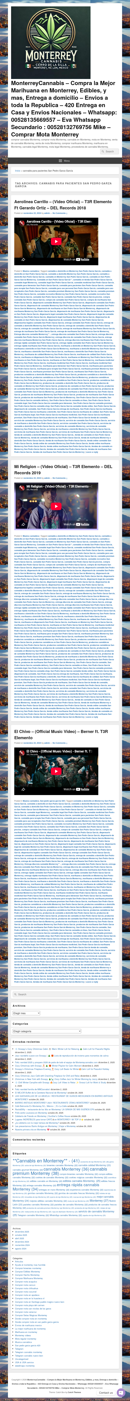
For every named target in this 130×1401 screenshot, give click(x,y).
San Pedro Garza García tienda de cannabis (88, 417)
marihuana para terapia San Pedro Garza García (58, 368)
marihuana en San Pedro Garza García (31, 360)
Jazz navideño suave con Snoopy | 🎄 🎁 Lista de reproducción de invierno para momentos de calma (61, 1055)
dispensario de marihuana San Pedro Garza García (80, 311)
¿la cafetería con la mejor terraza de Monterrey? (37, 1122)
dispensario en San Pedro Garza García (39, 843)
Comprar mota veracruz (26, 1311)
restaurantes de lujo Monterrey (38, 1211)
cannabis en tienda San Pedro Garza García (92, 279)
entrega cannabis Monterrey (41, 1185)
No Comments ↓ (60, 213)
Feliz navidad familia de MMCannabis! (32, 1089)
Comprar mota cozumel (25, 1291)
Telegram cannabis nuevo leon (29, 1355)
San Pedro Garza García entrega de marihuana (58, 408)
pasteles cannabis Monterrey (38, 1204)
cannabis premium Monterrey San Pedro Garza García (72, 291)
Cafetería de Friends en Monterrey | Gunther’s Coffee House (42, 1116)
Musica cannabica (31, 271)
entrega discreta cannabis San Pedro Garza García (74, 334)
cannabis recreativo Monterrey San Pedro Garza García (62, 294)
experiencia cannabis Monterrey (86, 1189)
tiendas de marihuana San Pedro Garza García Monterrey (58, 452)
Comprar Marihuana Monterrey (29, 1278)
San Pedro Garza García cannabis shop (32, 406)
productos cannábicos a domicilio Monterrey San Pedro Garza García (45, 374)
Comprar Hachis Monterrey (27, 1274)
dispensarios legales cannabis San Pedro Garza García (39, 322)
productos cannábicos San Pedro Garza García (68, 380)
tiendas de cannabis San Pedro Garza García (67, 449)
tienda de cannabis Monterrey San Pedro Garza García (55, 437)
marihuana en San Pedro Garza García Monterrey (72, 360)
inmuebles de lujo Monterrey (37, 1197)
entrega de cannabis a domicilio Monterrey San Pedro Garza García (63, 324)
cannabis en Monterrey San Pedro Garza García (67, 276)
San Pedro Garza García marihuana (96, 408)
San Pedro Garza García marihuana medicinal (56, 414)
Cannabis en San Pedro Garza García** (54, 279)
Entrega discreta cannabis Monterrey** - (32, 334)
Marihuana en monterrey (26, 1331)
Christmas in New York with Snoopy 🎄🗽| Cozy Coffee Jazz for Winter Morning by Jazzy (56, 1079)
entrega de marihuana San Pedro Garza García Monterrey (83, 331)
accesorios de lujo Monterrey (93, 1162)
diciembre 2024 (22, 1241)
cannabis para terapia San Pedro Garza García (42, 818)
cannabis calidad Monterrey (94, 1165)
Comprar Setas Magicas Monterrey (31, 1315)
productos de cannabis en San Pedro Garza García (81, 385)
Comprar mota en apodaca (27, 1294)
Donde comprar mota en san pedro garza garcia (37, 1321)
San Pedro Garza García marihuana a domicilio (35, 411)
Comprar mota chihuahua (26, 1288)
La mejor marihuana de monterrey (30, 1328)
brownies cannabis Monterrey (62, 1165)
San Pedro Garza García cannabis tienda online (72, 406)
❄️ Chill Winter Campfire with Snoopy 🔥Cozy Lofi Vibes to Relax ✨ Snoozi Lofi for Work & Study (60, 1082)
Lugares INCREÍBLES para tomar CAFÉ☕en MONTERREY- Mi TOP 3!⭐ (49, 1119)
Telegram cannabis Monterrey (33, 1215)
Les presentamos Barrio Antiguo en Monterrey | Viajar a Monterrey (45, 1126)
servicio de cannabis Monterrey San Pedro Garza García (39, 420)
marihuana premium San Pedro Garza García (53, 371)
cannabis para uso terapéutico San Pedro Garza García (39, 820)
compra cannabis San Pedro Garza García (41, 829)
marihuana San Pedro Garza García (90, 371)
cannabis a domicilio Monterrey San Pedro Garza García (73, 273)
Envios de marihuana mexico (28, 1325)
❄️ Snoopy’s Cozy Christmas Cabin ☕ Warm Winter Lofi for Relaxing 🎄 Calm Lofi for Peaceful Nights (62, 1048)
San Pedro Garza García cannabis (91, 397)
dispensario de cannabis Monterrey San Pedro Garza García (54, 305)
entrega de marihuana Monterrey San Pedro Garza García (89, 328)
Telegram (19, 1348)
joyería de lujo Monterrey (61, 1197)
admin (47, 213)
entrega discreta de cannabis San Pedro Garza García (79, 337)
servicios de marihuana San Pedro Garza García (36, 431)
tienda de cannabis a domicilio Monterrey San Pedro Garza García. (44, 434)
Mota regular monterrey (25, 1338)
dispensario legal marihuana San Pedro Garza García (70, 317)
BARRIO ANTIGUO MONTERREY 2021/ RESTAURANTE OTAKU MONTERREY (52, 1102)
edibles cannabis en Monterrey (46, 1181)
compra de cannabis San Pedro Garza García (66, 299)
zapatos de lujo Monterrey (94, 1215)
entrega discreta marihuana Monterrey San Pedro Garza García (63, 338)
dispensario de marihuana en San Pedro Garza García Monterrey (66, 308)
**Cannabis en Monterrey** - (46, 1160)
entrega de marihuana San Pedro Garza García (35, 331)
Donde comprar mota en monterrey (31, 1318)
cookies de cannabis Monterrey (52, 1177)
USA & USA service (24, 1362)
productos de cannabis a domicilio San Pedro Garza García (69, 383)
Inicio (17, 170)
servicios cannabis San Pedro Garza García (79, 423)
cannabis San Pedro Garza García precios (83, 296)
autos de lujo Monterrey (35, 1165)
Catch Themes (74, 1392)
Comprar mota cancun (25, 1284)
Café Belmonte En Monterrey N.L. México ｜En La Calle (41, 1106)
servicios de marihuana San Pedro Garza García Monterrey (85, 431)
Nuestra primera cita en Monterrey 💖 (32, 1129)
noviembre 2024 (22, 1245)
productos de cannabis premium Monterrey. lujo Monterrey (50, 1208)
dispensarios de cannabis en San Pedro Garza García (38, 849)
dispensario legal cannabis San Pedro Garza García (63, 314)
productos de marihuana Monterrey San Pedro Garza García (48, 394)
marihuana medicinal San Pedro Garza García (67, 362)
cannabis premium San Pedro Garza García (33, 823)
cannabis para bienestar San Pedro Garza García (36, 285)
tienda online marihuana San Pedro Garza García (69, 446)
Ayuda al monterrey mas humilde (30, 1264)
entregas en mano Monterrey (54, 1189)
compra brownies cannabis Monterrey (79, 1174)
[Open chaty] (121, 1392)
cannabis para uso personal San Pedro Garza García (72, 288)
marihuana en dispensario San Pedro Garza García (44, 357)
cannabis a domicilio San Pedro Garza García (41, 806)
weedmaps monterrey (25, 1365)
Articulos (19, 1261)
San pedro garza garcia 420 (52, 800)
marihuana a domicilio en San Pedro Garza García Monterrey (41, 348)
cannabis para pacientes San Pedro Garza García (81, 285)
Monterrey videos (23, 1335)
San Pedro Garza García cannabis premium (92, 403)
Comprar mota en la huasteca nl (29, 1298)
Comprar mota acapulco (26, 1281)
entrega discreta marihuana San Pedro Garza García (88, 339)
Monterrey (99, 1200)
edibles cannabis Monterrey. (82, 1181)
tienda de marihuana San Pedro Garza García (66, 440)
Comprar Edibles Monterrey (27, 1271)
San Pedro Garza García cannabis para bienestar (50, 403)
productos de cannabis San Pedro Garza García (79, 388)
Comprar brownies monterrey (28, 1268)
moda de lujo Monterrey (78, 1201)
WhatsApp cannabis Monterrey (66, 1215)
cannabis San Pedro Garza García (48, 296)
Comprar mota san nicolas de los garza (33, 1308)
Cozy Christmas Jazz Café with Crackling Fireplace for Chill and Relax (47, 1075)
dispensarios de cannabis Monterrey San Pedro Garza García (76, 319)
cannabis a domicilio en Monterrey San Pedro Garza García (74, 271)
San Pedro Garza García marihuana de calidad (78, 411)
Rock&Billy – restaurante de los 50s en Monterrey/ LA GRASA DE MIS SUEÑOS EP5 (54, 1109)
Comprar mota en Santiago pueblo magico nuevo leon (39, 1301)
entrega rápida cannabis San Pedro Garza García (36, 342)
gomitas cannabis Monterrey (43, 1193)
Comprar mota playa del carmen (29, 1305)
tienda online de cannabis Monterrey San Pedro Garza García (60, 443)
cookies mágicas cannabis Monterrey (88, 1177)
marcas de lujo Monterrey (84, 1197)
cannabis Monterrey (66, 1169)
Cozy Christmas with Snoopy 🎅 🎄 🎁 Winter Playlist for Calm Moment (48, 1065)
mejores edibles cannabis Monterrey (48, 1200)
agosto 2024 (20, 1248)
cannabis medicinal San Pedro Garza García (94, 282)
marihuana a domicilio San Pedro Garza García (42, 351)
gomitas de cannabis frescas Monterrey (78, 1193)
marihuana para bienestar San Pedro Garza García (65, 365)
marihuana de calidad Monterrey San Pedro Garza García (50, 354)
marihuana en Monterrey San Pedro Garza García (90, 357)
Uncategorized (21, 1358)
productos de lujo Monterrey (87, 1208)
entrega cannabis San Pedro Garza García (84, 322)
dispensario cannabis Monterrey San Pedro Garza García (58, 302)
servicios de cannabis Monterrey (70, 426)
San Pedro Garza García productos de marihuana (45, 417)
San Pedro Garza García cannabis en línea (68, 400)
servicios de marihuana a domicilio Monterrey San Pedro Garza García (78, 429)
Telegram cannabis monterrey (28, 1352)
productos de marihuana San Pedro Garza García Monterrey (48, 397)
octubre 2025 (21, 1234)
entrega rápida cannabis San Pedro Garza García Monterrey (86, 342)
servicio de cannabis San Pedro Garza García (86, 420)
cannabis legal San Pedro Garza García (55, 282)
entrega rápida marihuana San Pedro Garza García (37, 345)
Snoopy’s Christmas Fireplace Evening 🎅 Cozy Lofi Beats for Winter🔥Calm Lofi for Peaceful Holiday (62, 1068)
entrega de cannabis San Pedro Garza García (41, 328)
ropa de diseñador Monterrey (65, 1211)
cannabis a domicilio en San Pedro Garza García (48, 803)
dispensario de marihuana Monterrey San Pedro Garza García (42, 841)
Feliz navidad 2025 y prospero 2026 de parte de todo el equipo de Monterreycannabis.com (56, 1062)
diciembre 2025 (22, 1231)
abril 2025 (19, 1238)
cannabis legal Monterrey (25, 282)
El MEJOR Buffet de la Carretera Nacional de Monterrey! (41, 1092)
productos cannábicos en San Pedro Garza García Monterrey (60, 377)
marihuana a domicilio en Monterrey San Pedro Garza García (88, 345)
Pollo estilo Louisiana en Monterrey (31, 1112)
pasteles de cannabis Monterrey (71, 1204)
